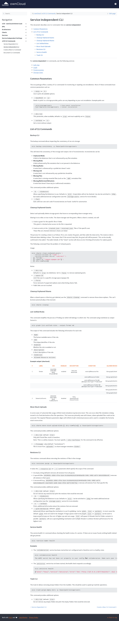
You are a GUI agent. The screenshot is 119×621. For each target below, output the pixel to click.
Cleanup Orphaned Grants (45, 38)
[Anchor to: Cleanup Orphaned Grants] (53, 207)
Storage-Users (38, 73)
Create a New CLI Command (12, 50)
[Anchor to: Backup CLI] (41, 135)
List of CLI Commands (40, 32)
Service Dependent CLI (11, 44)
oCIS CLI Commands (8, 41)
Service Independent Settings (12, 38)
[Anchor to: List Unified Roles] (46, 311)
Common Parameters (40, 29)
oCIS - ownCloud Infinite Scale (12, 24)
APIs (3, 27)
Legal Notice (23, 617)
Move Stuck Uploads (43, 46)
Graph (35, 67)
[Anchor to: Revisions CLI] (42, 452)
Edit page (112, 13)
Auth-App (36, 65)
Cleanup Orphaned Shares (45, 41)
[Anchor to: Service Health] (44, 527)
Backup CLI (40, 35)
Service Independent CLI (11, 47)
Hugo (10, 617)
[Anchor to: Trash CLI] (39, 578)
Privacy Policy (33, 617)
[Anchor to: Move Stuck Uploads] (48, 407)
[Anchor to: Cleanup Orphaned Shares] (53, 291)
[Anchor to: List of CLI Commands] (54, 129)
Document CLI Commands (12, 53)
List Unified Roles (43, 43)
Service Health (42, 52)
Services (5, 35)
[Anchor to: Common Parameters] (53, 78)
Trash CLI (40, 55)
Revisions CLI (41, 49)
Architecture (6, 29)
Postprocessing (38, 70)
